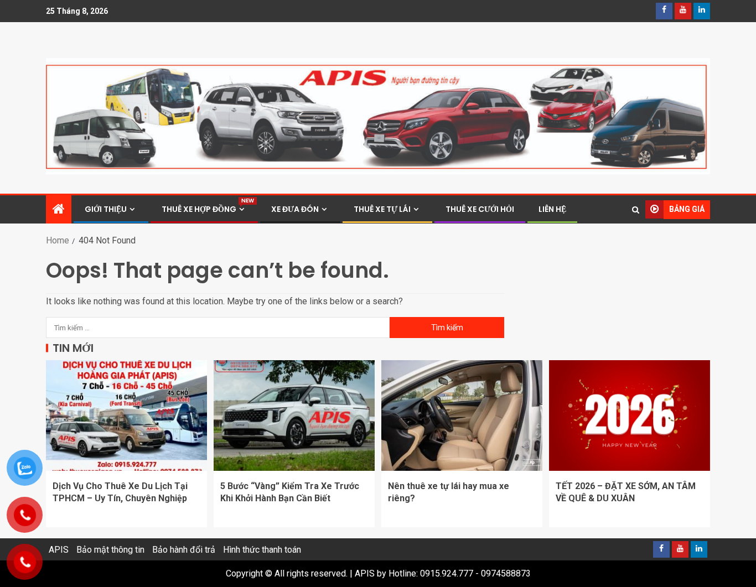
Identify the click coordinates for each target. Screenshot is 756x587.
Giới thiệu (106, 209)
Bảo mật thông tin (110, 549)
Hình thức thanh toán (262, 549)
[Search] (636, 209)
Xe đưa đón (295, 209)
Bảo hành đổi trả (183, 549)
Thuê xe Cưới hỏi (480, 209)
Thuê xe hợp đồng (204, 209)
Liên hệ (552, 209)
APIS (59, 549)
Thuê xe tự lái (382, 209)
